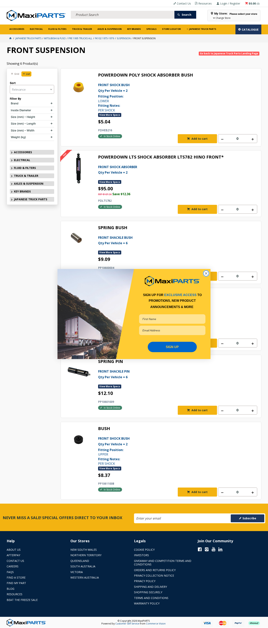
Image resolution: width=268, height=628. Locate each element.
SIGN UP (172, 347)
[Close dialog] (206, 273)
